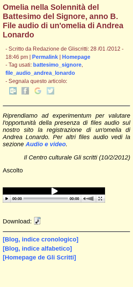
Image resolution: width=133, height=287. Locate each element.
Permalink (45, 57)
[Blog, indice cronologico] (40, 239)
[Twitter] (50, 93)
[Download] (37, 221)
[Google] (38, 93)
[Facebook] (25, 93)
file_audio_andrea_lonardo (40, 73)
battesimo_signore (57, 65)
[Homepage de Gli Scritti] (39, 257)
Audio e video (46, 144)
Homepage (76, 57)
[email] (13, 93)
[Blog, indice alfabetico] (37, 248)
